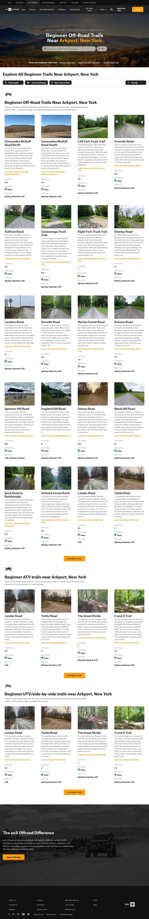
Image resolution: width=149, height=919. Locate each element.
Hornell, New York (111, 62)
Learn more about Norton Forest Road (93, 336)
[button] (13, 82)
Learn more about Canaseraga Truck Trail (56, 247)
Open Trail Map (14, 857)
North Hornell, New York (89, 62)
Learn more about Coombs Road (129, 156)
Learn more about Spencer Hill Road (20, 421)
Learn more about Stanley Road (129, 247)
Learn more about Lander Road (93, 508)
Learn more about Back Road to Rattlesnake (20, 508)
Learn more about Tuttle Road (129, 508)
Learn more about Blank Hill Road (129, 421)
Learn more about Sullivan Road (20, 247)
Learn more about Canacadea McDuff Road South (56, 156)
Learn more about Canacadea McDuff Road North (20, 156)
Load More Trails (74, 559)
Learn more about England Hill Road (56, 421)
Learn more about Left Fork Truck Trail (93, 156)
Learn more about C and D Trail (129, 628)
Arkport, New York (67, 62)
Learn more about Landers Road (20, 336)
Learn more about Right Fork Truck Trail (93, 247)
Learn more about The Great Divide (93, 628)
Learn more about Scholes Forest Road (56, 508)
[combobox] (71, 49)
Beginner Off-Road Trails (55, 30)
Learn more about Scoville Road (56, 336)
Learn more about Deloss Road (93, 421)
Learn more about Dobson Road (129, 336)
